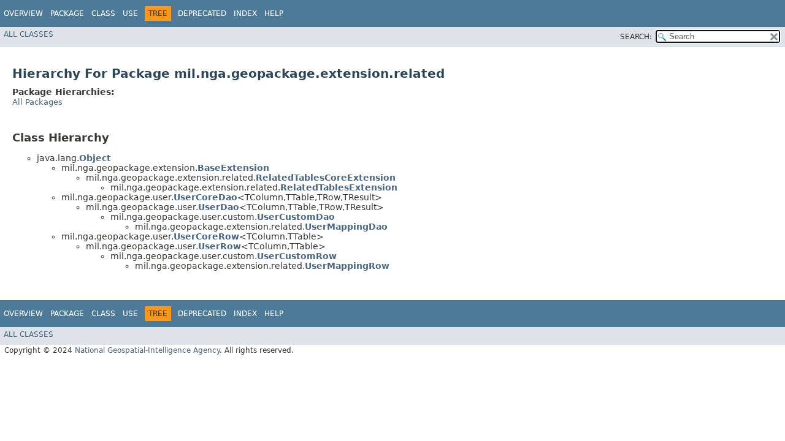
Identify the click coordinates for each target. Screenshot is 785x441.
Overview (23, 13)
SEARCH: (636, 36)
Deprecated (202, 13)
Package (67, 13)
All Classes (28, 34)
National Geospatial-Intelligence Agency (147, 350)
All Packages (37, 102)
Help (273, 13)
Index (245, 13)
